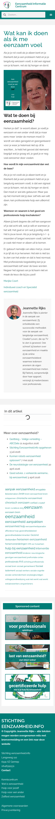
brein (21, 493)
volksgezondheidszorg (15, 579)
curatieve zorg (17, 508)
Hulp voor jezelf (10, 788)
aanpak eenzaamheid (20, 489)
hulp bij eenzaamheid (20, 548)
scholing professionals (34, 562)
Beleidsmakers (11, 494)
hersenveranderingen (16, 544)
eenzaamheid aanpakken (24, 522)
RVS (21, 561)
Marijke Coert (11, 281)
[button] (51, 15)
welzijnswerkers (12, 584)
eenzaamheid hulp (15, 526)
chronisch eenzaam (17, 502)
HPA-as (31, 544)
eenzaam (33, 507)
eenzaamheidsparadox (36, 526)
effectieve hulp (12, 531)
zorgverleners (26, 584)
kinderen (27, 553)
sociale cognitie (37, 571)
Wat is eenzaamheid (12, 783)
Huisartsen (39, 544)
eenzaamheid (20, 516)
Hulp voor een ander (12, 792)
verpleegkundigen (34, 575)
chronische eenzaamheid (29, 498)
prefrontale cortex (35, 557)
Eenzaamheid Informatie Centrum (30, 5)
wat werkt (43, 579)
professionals (11, 561)
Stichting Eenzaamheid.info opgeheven (30, 447)
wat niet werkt (32, 579)
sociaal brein (10, 566)
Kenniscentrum (9, 779)
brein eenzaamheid (33, 494)
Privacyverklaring (10, 810)
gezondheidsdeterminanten (17, 535)
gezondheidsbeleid (28, 531)
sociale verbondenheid (15, 575)
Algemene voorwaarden (14, 805)
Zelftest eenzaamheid (13, 796)
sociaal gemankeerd (26, 566)
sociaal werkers (23, 571)
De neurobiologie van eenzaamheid (29, 464)
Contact (5, 770)
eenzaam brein (12, 512)
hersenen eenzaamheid (32, 539)
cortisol (34, 502)
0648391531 (7, 766)
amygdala (40, 489)
